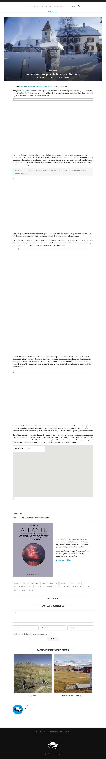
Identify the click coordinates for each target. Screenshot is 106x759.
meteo (57, 586)
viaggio (31, 590)
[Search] (79, 6)
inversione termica (19, 586)
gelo (79, 583)
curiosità (63, 583)
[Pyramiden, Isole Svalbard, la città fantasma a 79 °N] (73, 673)
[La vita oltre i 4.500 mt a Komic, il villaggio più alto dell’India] (33, 673)
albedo (16, 583)
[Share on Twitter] (53, 598)
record (87, 586)
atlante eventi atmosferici (30, 583)
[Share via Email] (57, 598)
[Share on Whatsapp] (55, 598)
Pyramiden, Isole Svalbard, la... (73, 695)
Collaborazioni (59, 6)
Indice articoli (46, 6)
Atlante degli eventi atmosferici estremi (36, 86)
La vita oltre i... (33, 695)
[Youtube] (74, 6)
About (36, 6)
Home (29, 6)
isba (30, 586)
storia (23, 590)
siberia (16, 590)
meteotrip (42, 77)
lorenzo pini (48, 586)
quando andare (77, 586)
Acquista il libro (63, 560)
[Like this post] (49, 598)
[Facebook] (69, 6)
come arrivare (53, 583)
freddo (72, 583)
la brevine (38, 586)
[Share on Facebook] (51, 598)
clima (43, 583)
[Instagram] (72, 6)
